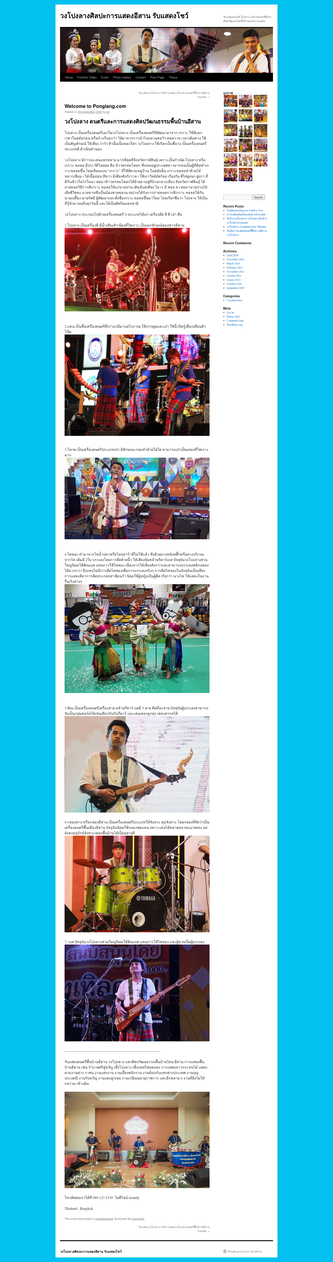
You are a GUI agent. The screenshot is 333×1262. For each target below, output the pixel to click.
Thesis (173, 77)
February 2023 (235, 267)
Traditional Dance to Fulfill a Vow (245, 210)
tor (108, 112)
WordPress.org (235, 324)
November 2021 (235, 271)
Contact (141, 77)
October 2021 (234, 275)
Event (105, 77)
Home (69, 77)
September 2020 (235, 288)
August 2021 (234, 279)
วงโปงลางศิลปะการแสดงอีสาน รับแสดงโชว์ (124, 15)
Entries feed (233, 316)
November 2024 (235, 259)
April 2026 (233, 255)
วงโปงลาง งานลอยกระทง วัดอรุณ (246, 226)
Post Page (157, 77)
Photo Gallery (122, 77)
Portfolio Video (87, 77)
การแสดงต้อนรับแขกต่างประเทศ (246, 214)
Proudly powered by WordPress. (245, 1251)
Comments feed (235, 320)
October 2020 (234, 284)
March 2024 (233, 263)
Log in (230, 312)
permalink (138, 1219)
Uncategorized (104, 1219)
